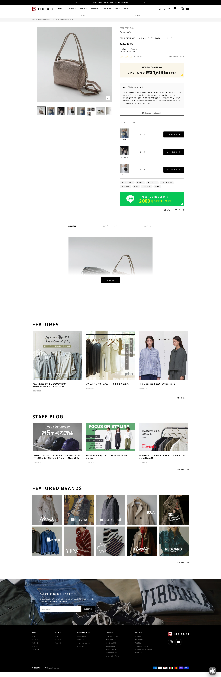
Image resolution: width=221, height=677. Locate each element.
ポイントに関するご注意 (128, 51)
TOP (33, 20)
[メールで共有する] (183, 210)
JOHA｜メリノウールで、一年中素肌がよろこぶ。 (108, 383)
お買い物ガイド (111, 640)
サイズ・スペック (110, 226)
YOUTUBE (107, 9)
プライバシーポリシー (142, 646)
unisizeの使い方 (111, 653)
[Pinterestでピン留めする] (176, 210)
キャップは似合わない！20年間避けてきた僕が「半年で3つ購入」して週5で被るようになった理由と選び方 (56, 457)
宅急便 (157, 186)
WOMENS (71, 9)
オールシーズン (152, 183)
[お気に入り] (164, 9)
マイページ (80, 640)
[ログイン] (169, 9)
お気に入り (80, 646)
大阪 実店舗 (139, 640)
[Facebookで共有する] (172, 210)
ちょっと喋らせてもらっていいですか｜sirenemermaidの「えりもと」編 (50, 385)
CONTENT (94, 9)
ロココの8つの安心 (112, 636)
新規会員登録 (81, 636)
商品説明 (72, 226)
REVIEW (126, 9)
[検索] (160, 9)
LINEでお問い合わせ (112, 656)
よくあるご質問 (111, 643)
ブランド (35, 640)
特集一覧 (35, 643)
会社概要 (138, 636)
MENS (60, 9)
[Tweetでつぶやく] (180, 210)
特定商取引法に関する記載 (143, 649)
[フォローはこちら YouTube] (187, 8)
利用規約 (138, 643)
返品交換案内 (110, 646)
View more (110, 280)
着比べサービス (111, 649)
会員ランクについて (83, 643)
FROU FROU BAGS (44, 20)
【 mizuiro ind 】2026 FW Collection (157, 383)
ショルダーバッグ (167, 183)
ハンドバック (125, 186)
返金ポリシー (139, 653)
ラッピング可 (125, 33)
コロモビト (35, 649)
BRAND (82, 9)
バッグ (55, 20)
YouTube (35, 646)
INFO (116, 9)
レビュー (148, 226)
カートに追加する (174, 134)
